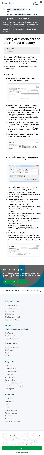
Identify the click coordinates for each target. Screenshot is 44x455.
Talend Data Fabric (11, 339)
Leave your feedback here (15, 282)
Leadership (9, 401)
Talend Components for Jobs (16, 9)
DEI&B (7, 407)
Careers (8, 416)
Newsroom (9, 419)
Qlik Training (9, 311)
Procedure (9, 51)
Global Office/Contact (12, 422)
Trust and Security (11, 368)
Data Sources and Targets (14, 386)
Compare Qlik (10, 380)
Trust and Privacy (11, 371)
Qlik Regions (9, 389)
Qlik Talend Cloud (11, 336)
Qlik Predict (9, 353)
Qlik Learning (9, 314)
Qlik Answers (9, 350)
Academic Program (12, 410)
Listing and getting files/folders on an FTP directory (22, 14)
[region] (22, 443)
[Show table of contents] (4, 9)
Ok (22, 448)
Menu (41, 4)
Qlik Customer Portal (12, 317)
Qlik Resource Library (12, 320)
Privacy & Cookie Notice (30, 444)
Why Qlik (8, 365)
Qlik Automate (10, 356)
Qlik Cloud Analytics (12, 347)
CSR (6, 404)
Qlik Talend (9, 333)
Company (8, 398)
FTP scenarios (11, 12)
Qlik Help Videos (11, 305)
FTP (29, 9)
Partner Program (11, 413)
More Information (22, 452)
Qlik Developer (10, 308)
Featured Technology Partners (16, 383)
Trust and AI (9, 374)
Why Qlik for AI (10, 377)
